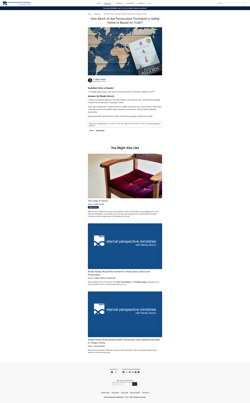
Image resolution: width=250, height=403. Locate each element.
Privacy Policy (105, 392)
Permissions (115, 392)
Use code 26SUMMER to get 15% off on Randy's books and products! (125, 8)
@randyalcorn (102, 123)
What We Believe (135, 392)
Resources (97, 14)
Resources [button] (107, 3)
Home (98, 3)
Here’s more (92, 116)
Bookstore (119, 3)
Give (150, 3)
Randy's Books (100, 130)
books (126, 123)
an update (132, 116)
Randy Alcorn (100, 79)
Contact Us (141, 3)
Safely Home (102, 92)
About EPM (130, 3)
